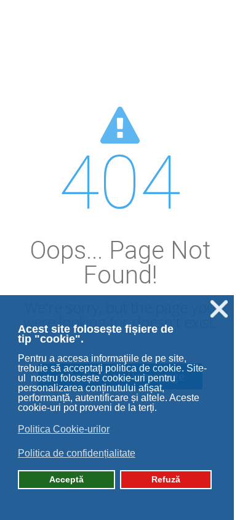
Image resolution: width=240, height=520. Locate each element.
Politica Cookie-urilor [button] (64, 429)
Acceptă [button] (66, 479)
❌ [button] (219, 309)
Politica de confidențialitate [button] (76, 453)
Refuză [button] (165, 479)
